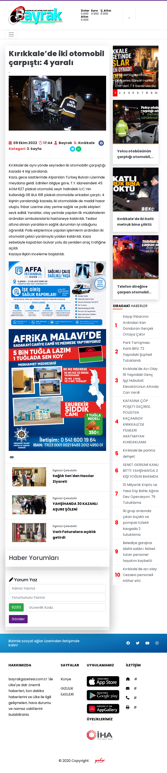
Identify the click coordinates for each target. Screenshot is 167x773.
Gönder (18, 619)
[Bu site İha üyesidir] (100, 734)
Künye (66, 679)
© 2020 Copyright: (75, 760)
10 (156, 93)
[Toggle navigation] (11, 34)
